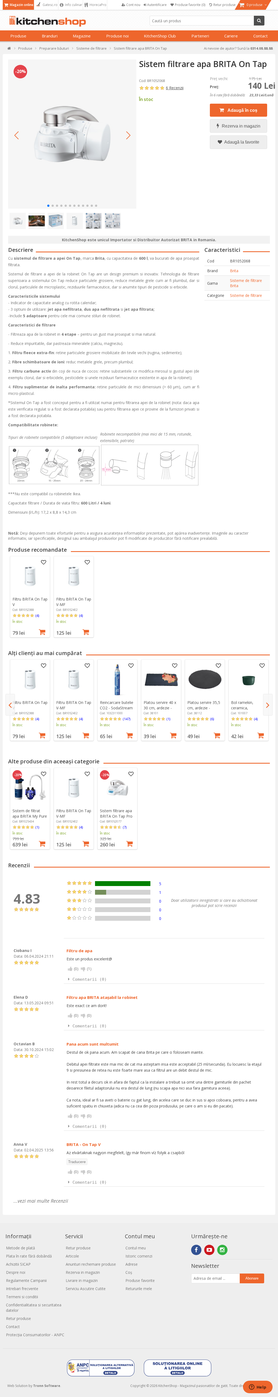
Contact (260, 36)
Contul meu (135, 1247)
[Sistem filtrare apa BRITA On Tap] (72, 134)
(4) (37, 615)
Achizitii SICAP (18, 1264)
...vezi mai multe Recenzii (41, 1201)
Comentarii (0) (89, 979)
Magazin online (21, 4)
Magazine (82, 36)
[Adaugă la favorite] (44, 562)
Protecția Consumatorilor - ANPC (35, 1334)
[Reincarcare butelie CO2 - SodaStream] (117, 679)
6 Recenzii (175, 87)
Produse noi (117, 36)
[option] (30, 597)
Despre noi (15, 1272)
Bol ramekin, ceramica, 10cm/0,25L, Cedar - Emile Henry (247, 710)
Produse (18, 36)
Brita (234, 270)
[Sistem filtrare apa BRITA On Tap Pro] (117, 787)
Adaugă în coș (242, 110)
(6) (212, 718)
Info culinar (73, 4)
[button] (16, 135)
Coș (128, 1272)
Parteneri (200, 36)
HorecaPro (97, 4)
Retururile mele (138, 1288)
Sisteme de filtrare (246, 295)
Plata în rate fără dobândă (29, 1256)
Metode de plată (20, 1247)
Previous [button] (10, 705)
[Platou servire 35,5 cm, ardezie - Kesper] (205, 679)
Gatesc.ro (50, 4)
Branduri (50, 36)
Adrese (131, 1264)
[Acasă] (9, 49)
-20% (20, 71)
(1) (168, 718)
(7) (125, 827)
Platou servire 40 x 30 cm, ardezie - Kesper (160, 708)
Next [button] (268, 705)
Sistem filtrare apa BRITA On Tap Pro (116, 813)
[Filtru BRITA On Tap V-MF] (73, 576)
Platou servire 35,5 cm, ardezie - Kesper (203, 708)
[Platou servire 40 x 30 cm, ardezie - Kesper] (161, 679)
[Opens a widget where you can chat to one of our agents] (258, 1387)
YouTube (209, 1250)
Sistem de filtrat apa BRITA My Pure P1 (29, 816)
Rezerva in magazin (241, 126)
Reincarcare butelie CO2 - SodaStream (116, 705)
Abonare (251, 1278)
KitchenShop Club (160, 36)
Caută (259, 21)
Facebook (196, 1250)
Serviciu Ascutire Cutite (86, 1288)
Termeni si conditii (22, 1296)
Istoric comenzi (138, 1256)
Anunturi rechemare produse (91, 1264)
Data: (18, 955)
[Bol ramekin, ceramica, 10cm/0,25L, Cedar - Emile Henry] (248, 679)
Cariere (231, 36)
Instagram (222, 1250)
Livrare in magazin (82, 1280)
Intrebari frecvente (22, 1288)
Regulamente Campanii (26, 1280)
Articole (72, 1256)
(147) (126, 718)
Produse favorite (140, 1280)
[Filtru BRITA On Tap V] (30, 576)
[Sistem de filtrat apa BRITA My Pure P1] (30, 787)
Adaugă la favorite (241, 142)
